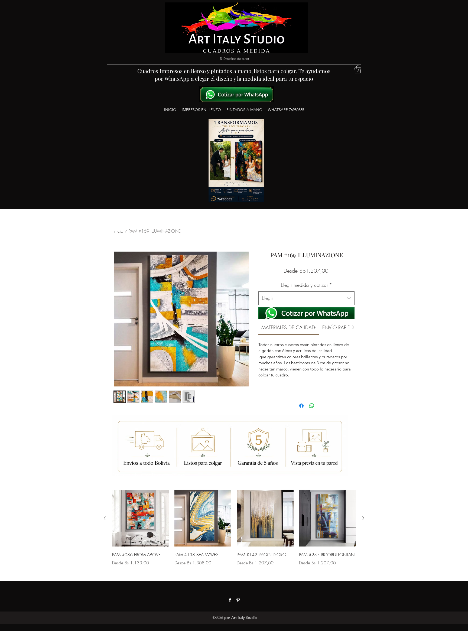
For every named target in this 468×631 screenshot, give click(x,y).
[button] (358, 69)
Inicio (118, 231)
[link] (289, 327)
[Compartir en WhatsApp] (311, 405)
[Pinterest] (238, 600)
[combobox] (306, 298)
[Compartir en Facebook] (301, 405)
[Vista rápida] (140, 518)
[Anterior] (104, 518)
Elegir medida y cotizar (306, 285)
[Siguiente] (363, 518)
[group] (234, 532)
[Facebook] (230, 600)
